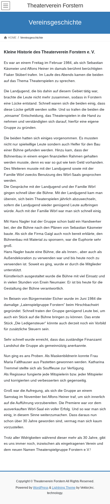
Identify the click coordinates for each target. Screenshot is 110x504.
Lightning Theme (63, 487)
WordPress (40, 487)
